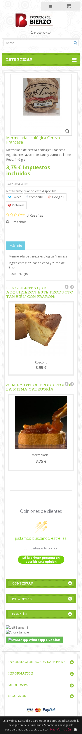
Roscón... (41, 362)
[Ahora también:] (18, 632)
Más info (15, 245)
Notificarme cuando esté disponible (31, 191)
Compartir (35, 197)
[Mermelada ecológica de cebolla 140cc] (41, 422)
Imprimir (19, 222)
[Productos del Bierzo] (41, 20)
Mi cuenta (18, 685)
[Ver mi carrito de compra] (70, 6)
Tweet (16, 197)
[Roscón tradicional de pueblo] (41, 329)
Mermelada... (41, 455)
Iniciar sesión (42, 33)
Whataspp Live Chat (44, 640)
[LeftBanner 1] (17, 627)
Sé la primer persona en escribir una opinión (41, 560)
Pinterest (17, 205)
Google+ (57, 197)
